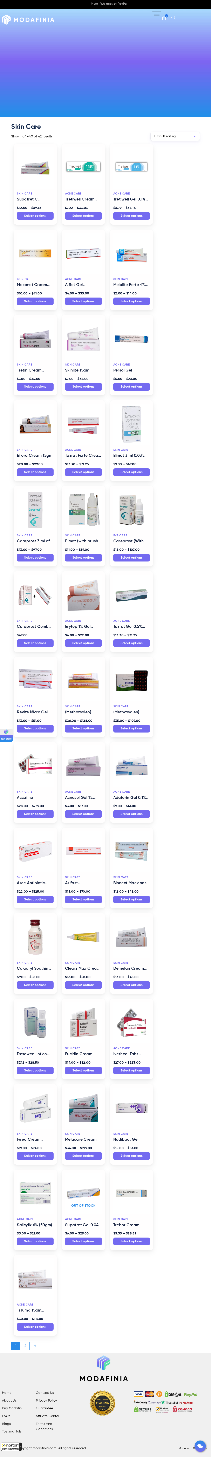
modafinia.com (44, 1448)
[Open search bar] (173, 18)
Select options (35, 215)
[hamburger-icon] (156, 14)
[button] (11, 1447)
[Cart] (164, 16)
